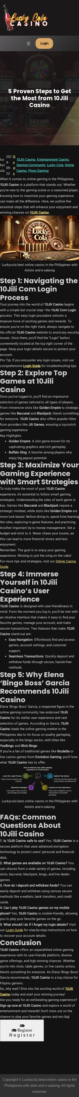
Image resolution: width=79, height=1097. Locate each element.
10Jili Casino (26, 159)
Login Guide (14, 930)
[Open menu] (28, 43)
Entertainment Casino (53, 159)
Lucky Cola (55, 165)
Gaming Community (30, 165)
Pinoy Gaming (38, 170)
